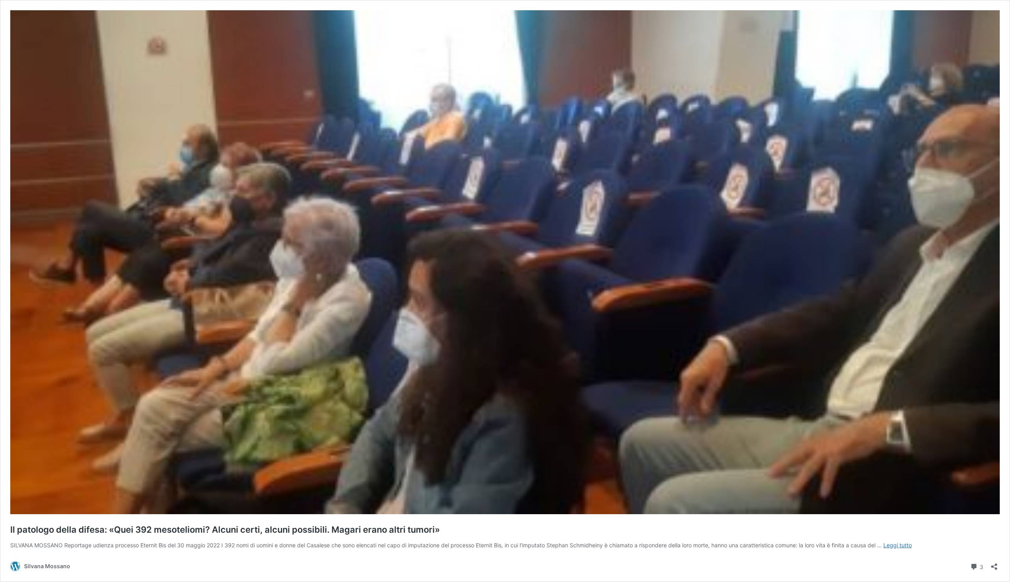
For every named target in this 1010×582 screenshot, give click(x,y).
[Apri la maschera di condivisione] (994, 564)
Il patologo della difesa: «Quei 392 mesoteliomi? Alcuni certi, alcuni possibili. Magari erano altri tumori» (225, 529)
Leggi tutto (897, 545)
